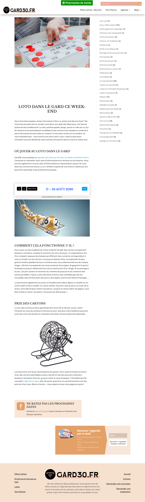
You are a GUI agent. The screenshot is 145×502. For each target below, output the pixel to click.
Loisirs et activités (108, 85)
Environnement (107, 61)
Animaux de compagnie (111, 33)
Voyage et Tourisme (109, 141)
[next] (24, 189)
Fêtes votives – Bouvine (91, 10)
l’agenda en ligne (32, 381)
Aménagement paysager (111, 29)
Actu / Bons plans (108, 25)
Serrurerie (104, 121)
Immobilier (105, 77)
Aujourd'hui (32, 189)
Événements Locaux (109, 69)
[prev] (19, 189)
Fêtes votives (20, 474)
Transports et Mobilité (110, 133)
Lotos (17, 487)
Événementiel (106, 65)
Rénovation (105, 113)
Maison (103, 97)
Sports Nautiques (108, 125)
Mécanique (105, 101)
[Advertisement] (52, 87)
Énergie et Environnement (112, 53)
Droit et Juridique (108, 49)
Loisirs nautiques (107, 93)
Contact (126, 479)
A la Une (103, 21)
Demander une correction (118, 484)
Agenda (124, 10)
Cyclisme (104, 45)
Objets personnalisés (109, 109)
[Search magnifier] (140, 4)
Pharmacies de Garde (78, 2)
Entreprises (105, 57)
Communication (107, 37)
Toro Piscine (111, 10)
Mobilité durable (107, 105)
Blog (136, 10)
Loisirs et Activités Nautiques (113, 89)
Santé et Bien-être (108, 117)
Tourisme (104, 129)
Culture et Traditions (109, 41)
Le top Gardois (106, 81)
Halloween (104, 73)
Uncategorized (106, 137)
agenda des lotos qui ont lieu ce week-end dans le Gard (62, 157)
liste (84, 189)
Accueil (127, 474)
